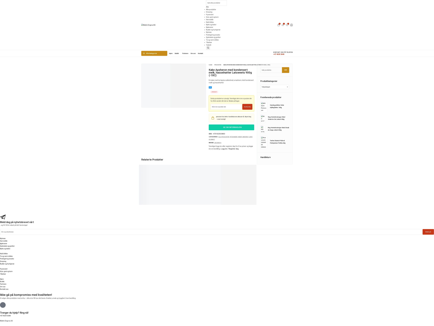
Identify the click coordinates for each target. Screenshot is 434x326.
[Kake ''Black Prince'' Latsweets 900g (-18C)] (227, 175)
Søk (285, 70)
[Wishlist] (287, 25)
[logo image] (148, 25)
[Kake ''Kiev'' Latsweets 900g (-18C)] (252, 175)
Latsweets (217, 142)
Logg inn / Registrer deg (230, 149)
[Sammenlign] (283, 25)
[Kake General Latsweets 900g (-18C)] (152, 175)
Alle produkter (223, 137)
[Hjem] (170, 53)
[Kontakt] (200, 53)
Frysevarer (233, 137)
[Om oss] (193, 53)
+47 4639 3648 (5, 316)
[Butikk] (177, 53)
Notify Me (247, 107)
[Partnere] (185, 53)
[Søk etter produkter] (208, 48)
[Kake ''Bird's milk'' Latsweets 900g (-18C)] (202, 175)
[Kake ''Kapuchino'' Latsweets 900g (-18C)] (177, 175)
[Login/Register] (291, 25)
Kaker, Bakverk (243, 137)
